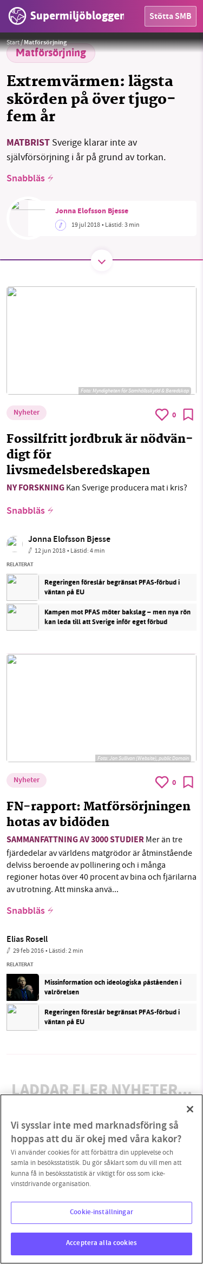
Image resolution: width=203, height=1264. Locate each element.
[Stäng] (190, 1109)
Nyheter (27, 413)
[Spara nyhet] (188, 415)
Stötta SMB (170, 17)
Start (12, 42)
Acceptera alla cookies (101, 1243)
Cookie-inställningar (101, 1212)
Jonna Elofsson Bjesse (91, 211)
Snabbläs (25, 179)
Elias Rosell (27, 940)
